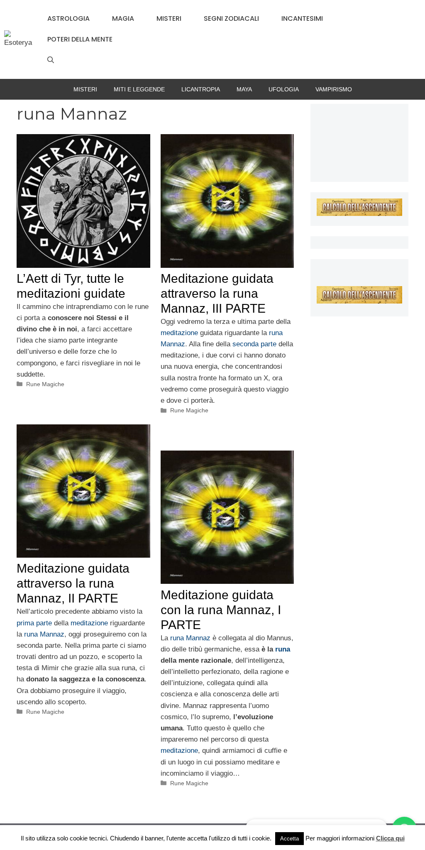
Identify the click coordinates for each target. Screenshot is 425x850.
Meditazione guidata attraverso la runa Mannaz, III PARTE (217, 293)
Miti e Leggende (139, 89)
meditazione (180, 333)
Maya (244, 89)
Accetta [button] (289, 838)
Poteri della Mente (79, 39)
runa (282, 649)
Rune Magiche (45, 384)
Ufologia (284, 89)
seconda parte (254, 344)
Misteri (168, 18)
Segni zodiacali (231, 18)
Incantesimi (302, 18)
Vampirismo (333, 89)
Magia (123, 18)
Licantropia (200, 89)
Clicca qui (390, 838)
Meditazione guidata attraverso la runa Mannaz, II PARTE (73, 583)
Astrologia (68, 18)
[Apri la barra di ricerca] (50, 60)
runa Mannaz (44, 634)
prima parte (34, 623)
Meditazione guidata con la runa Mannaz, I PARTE (221, 610)
